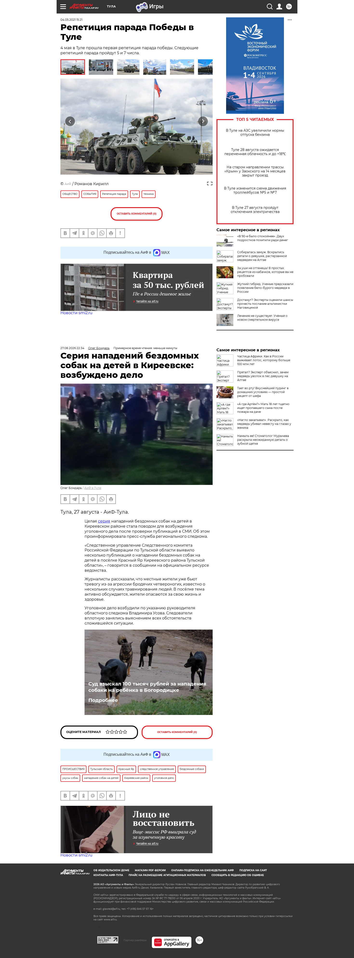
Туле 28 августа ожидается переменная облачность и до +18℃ (255, 152)
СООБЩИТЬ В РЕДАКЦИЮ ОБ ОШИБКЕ (237, 875)
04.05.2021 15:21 (71, 19)
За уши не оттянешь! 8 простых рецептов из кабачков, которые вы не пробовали (265, 272)
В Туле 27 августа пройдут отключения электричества (255, 210)
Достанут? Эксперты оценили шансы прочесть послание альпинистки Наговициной (265, 303)
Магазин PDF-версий (150, 870)
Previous (70, 121)
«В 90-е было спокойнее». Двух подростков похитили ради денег (262, 238)
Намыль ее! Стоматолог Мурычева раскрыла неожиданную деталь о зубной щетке (263, 439)
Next (203, 121)
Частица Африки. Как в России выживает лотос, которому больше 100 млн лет (263, 360)
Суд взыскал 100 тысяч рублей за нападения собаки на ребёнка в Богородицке (147, 687)
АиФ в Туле (92, 488)
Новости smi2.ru (76, 313)
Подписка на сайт (253, 870)
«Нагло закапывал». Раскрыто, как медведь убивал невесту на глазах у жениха (264, 423)
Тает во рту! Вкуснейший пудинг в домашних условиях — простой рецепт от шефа (262, 392)
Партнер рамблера (135, 940)
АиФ (68, 184)
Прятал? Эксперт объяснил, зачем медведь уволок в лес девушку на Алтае (262, 376)
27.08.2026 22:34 (72, 348)
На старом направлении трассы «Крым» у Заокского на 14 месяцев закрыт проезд (255, 171)
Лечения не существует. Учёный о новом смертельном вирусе (262, 317)
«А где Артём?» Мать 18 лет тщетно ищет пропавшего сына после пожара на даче (263, 408)
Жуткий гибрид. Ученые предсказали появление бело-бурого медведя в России (265, 287)
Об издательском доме (111, 870)
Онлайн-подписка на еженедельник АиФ (202, 870)
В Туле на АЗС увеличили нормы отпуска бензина (255, 133)
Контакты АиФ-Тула (108, 875)
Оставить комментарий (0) (137, 213)
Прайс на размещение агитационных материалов (167, 875)
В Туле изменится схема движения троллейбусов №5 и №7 (255, 190)
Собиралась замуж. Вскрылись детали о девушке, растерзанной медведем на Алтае (262, 256)
